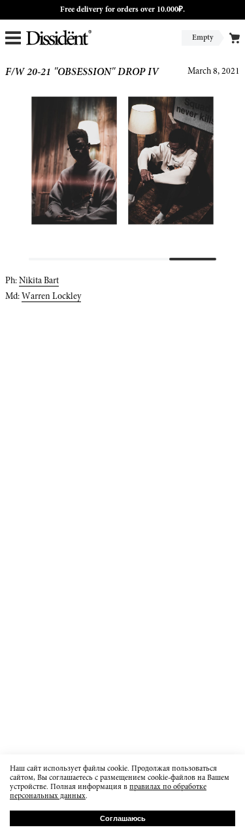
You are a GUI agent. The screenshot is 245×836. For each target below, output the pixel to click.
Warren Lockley (51, 297)
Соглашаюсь (123, 818)
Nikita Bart (39, 281)
